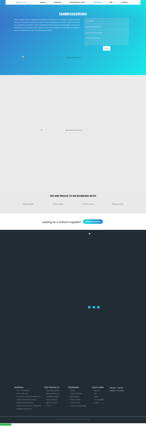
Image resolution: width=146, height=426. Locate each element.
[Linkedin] (98, 307)
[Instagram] (94, 307)
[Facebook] (89, 307)
